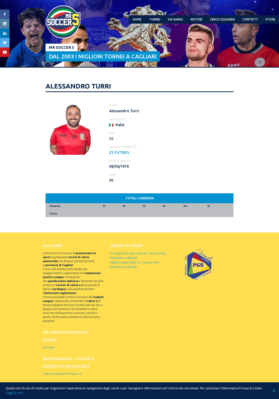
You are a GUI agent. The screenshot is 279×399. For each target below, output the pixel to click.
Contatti (250, 19)
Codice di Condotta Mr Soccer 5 (62, 373)
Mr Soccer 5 (61, 47)
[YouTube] (4, 52)
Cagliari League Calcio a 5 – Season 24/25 (134, 262)
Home (137, 19)
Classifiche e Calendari (123, 257)
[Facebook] (4, 14)
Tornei (154, 19)
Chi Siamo (175, 19)
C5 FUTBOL (119, 152)
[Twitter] (4, 42)
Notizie (196, 19)
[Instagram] (4, 23)
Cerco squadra (222, 19)
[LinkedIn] (4, 33)
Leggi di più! (14, 393)
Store (270, 19)
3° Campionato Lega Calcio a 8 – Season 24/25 (138, 253)
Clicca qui (48, 347)
